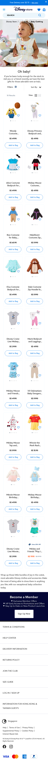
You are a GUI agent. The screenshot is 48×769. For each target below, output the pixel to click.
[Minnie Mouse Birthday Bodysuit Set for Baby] (13, 476)
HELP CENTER (9, 638)
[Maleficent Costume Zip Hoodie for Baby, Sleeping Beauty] (34, 216)
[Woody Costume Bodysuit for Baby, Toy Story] (13, 112)
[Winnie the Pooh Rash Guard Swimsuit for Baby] (34, 424)
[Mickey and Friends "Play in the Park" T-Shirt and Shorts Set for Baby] (34, 528)
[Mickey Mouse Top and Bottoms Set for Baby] (13, 424)
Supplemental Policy (11, 731)
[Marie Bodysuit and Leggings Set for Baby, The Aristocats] (34, 320)
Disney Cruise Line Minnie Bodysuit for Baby (13, 550)
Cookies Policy (27, 731)
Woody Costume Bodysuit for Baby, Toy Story (13, 132)
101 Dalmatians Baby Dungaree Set (34, 392)
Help (5, 727)
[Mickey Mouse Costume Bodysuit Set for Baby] (34, 164)
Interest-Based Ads (10, 734)
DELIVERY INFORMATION (15, 649)
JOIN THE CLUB (10, 671)
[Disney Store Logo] (23, 9)
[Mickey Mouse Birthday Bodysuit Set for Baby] (34, 476)
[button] (45, 2)
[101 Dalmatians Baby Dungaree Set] (34, 372)
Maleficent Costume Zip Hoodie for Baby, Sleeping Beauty (34, 236)
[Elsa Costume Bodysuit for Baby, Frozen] (13, 268)
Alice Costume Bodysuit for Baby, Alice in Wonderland (13, 184)
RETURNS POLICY (11, 660)
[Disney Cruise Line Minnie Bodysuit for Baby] (13, 528)
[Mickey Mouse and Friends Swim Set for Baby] (13, 372)
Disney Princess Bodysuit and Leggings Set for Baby (34, 132)
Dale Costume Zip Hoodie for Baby (34, 288)
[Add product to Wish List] (18, 115)
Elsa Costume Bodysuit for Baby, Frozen (13, 288)
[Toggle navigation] (4, 9)
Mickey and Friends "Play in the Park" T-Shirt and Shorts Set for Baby (34, 550)
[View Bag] (44, 9)
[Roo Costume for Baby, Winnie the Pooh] (13, 216)
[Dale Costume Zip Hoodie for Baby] (34, 268)
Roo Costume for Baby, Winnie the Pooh (13, 236)
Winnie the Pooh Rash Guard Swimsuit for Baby (34, 444)
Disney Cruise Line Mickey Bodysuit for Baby (13, 340)
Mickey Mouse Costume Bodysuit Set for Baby (34, 184)
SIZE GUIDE (8, 682)
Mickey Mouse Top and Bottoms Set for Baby (13, 444)
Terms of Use (14, 727)
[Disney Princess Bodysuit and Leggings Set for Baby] (34, 112)
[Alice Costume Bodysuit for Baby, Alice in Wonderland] (13, 164)
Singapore (12, 721)
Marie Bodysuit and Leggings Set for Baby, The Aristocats (35, 340)
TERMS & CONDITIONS (14, 627)
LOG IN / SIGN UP (11, 693)
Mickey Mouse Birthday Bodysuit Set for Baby (34, 496)
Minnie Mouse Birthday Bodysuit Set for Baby (13, 496)
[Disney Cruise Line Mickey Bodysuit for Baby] (13, 320)
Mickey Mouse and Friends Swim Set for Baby (13, 392)
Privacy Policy (27, 727)
